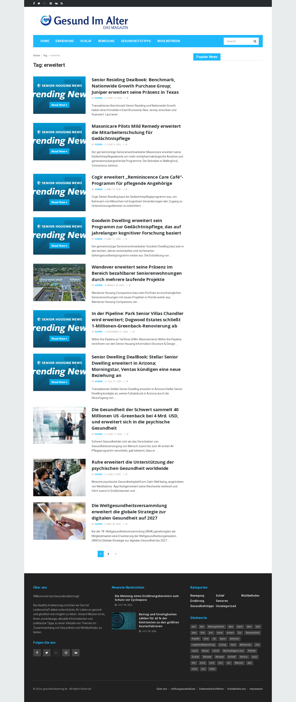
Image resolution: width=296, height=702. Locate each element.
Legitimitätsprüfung (203, 644)
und (212, 663)
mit (257, 644)
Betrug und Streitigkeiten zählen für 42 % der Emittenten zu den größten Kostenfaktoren (159, 620)
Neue (205, 651)
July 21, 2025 (113, 381)
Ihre (206, 638)
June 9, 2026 (113, 144)
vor (229, 663)
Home (44, 41)
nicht (216, 651)
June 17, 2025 (114, 434)
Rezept (220, 657)
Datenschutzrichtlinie (211, 688)
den (249, 626)
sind (202, 663)
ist (214, 638)
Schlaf (86, 41)
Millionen (245, 644)
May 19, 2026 (113, 189)
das (231, 626)
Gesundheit (252, 632)
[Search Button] (255, 41)
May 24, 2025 (113, 524)
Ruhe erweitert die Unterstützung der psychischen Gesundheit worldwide (133, 465)
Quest (195, 657)
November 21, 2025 (117, 331)
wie (250, 663)
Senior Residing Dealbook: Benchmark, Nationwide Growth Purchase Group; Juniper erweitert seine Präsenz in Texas (135, 85)
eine (220, 632)
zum (194, 669)
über (212, 669)
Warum (239, 663)
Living (222, 644)
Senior (244, 657)
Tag (45, 55)
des (194, 632)
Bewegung (106, 41)
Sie (194, 663)
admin (98, 98)
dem (240, 626)
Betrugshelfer (216, 626)
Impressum (256, 688)
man (233, 644)
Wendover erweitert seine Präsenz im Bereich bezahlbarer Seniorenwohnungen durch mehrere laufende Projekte (137, 273)
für (239, 632)
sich (254, 657)
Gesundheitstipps (136, 41)
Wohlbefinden (168, 41)
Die (203, 632)
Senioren (222, 600)
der (258, 626)
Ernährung (65, 41)
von (220, 663)
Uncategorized (226, 606)
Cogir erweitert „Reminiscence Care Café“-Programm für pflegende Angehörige (137, 180)
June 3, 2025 (113, 474)
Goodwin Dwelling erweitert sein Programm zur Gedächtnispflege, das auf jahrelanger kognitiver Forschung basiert (136, 226)
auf (194, 626)
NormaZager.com (233, 651)
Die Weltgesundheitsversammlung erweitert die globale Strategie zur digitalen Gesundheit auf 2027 (129, 511)
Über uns (161, 688)
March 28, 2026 (115, 285)
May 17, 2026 (113, 239)
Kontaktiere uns (237, 688)
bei (202, 626)
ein (211, 632)
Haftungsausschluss (183, 688)
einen (230, 632)
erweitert (55, 55)
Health (195, 638)
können (234, 638)
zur (203, 669)
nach (195, 651)
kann (223, 638)
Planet (252, 651)
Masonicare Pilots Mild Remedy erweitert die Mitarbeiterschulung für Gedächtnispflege (136, 132)
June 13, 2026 (114, 98)
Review (207, 657)
